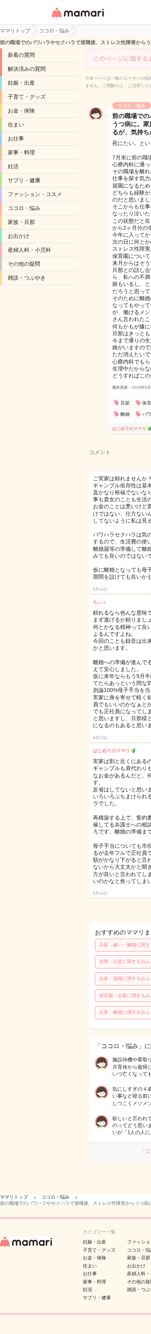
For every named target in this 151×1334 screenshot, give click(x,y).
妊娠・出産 (21, 83)
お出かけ (18, 236)
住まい (16, 124)
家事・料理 (21, 152)
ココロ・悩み (24, 208)
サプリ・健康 (24, 180)
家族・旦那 (21, 222)
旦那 (125, 403)
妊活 (13, 166)
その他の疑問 (24, 264)
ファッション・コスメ (35, 194)
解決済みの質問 (27, 69)
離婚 (125, 414)
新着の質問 (21, 55)
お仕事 (16, 138)
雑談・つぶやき (27, 278)
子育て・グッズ (27, 97)
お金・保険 (21, 111)
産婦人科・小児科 (29, 250)
